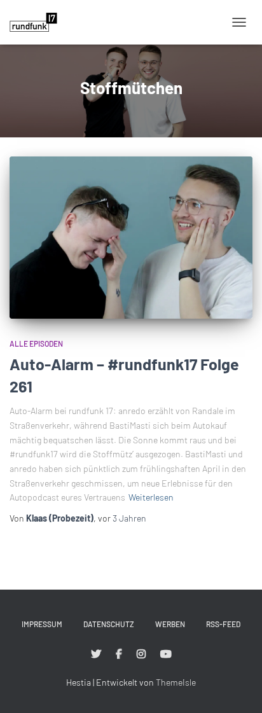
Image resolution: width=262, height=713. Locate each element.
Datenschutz (108, 624)
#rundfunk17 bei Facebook (118, 654)
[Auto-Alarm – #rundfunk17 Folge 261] (131, 237)
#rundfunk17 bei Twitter (96, 654)
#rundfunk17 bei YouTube (166, 654)
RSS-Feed (223, 624)
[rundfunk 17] (38, 22)
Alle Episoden (36, 343)
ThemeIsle (176, 682)
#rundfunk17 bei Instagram (141, 654)
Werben (170, 624)
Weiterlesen (151, 497)
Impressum (42, 624)
